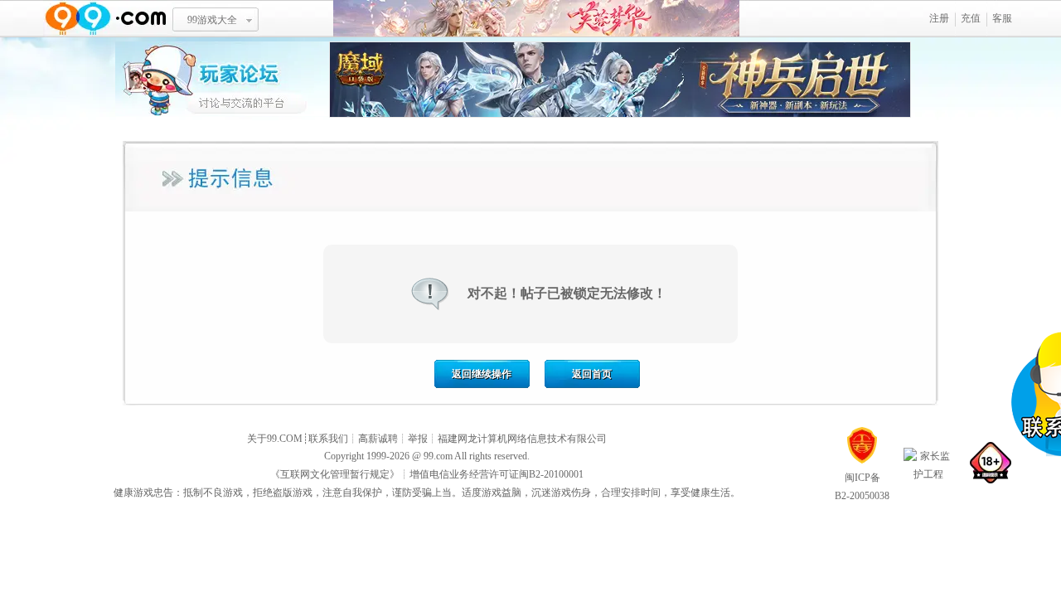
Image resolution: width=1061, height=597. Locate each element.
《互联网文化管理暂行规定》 (335, 474)
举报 (418, 438)
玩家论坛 (222, 78)
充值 (971, 18)
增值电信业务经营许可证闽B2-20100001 (496, 474)
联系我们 (328, 438)
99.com (438, 456)
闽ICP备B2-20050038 (862, 487)
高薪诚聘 (378, 438)
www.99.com (105, 18)
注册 (939, 18)
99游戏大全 (212, 20)
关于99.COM (275, 438)
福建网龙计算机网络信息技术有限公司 (522, 438)
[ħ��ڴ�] (620, 114)
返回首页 (592, 374)
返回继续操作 (481, 374)
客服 (1002, 18)
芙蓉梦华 (536, 18)
